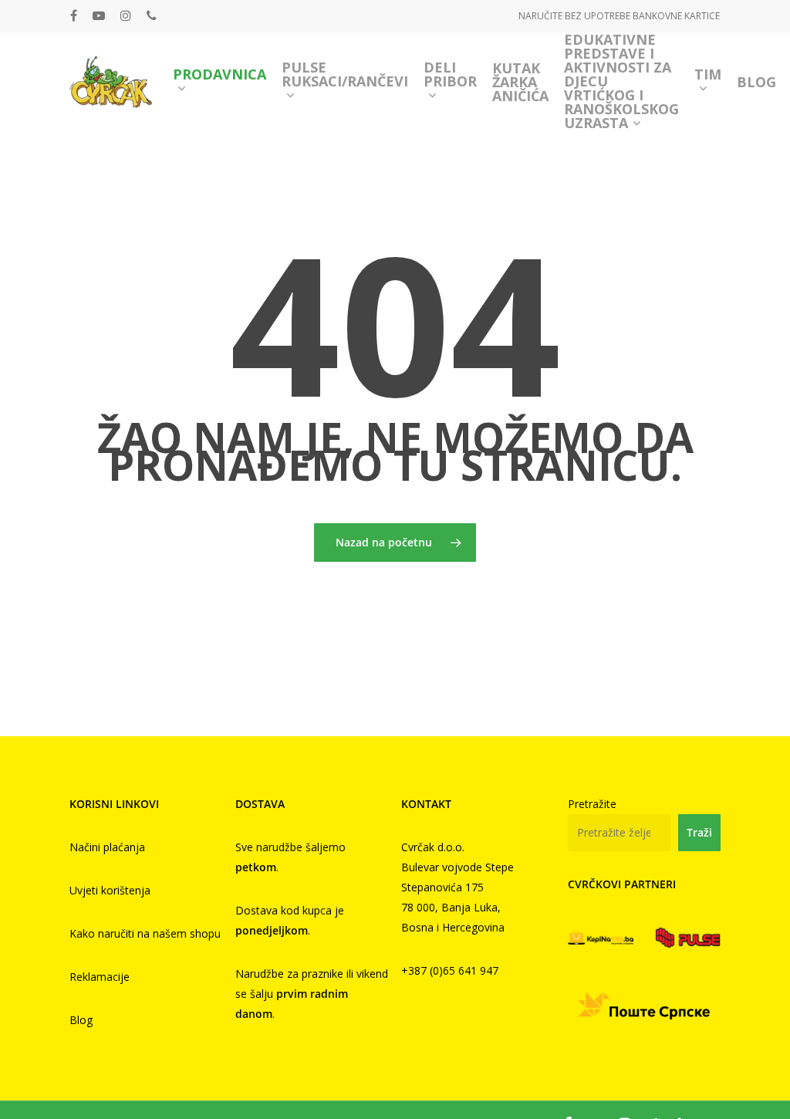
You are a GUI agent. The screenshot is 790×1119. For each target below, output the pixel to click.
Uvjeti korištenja (109, 890)
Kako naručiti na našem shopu (145, 933)
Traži (699, 832)
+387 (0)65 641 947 (449, 970)
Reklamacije (99, 976)
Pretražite (592, 803)
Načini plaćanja (107, 847)
